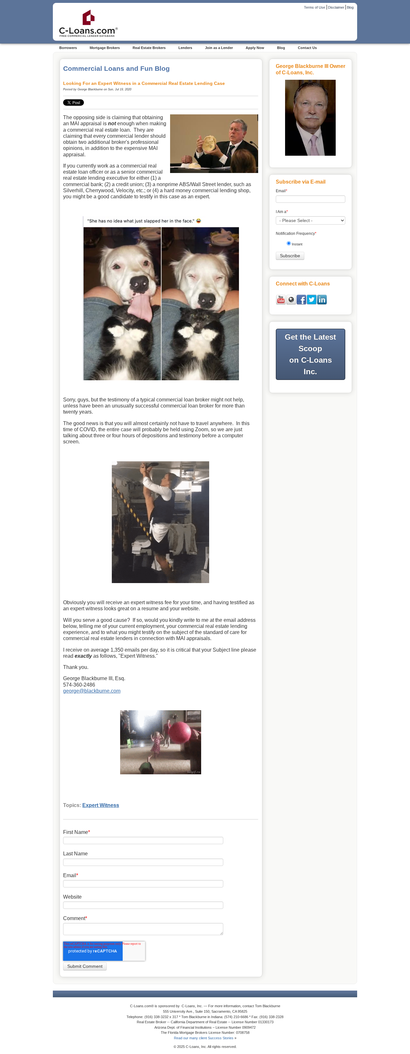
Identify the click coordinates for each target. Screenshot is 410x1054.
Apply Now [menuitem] (255, 48)
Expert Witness (100, 805)
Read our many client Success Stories (204, 1038)
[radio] (313, 245)
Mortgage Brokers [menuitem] (105, 48)
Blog (350, 7)
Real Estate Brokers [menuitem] (149, 48)
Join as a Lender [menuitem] (219, 48)
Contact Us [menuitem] (307, 48)
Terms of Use (314, 7)
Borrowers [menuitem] (68, 48)
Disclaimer (336, 7)
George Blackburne (90, 89)
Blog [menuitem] (281, 48)
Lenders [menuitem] (185, 48)
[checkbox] (313, 245)
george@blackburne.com (91, 691)
